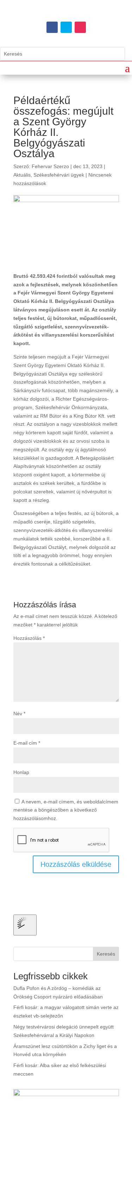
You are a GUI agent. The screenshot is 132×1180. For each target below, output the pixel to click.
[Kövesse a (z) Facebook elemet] (52, 27)
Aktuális (22, 175)
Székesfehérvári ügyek (58, 175)
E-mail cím (26, 743)
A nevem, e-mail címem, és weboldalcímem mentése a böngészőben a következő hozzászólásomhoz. (65, 810)
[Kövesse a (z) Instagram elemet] (80, 27)
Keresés (106, 954)
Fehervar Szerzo (50, 166)
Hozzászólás (29, 638)
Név (19, 713)
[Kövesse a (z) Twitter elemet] (66, 27)
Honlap (21, 772)
